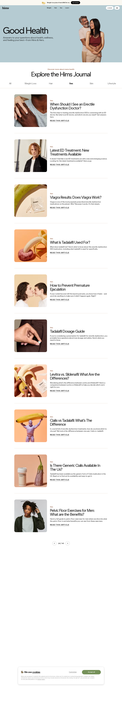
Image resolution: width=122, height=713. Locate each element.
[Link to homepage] (23, 8)
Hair (55, 8)
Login (109, 8)
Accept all (91, 672)
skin (91, 83)
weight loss (30, 83)
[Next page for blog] (67, 543)
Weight (49, 8)
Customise (73, 672)
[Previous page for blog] (54, 543)
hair (51, 83)
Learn (67, 8)
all (10, 83)
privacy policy (41, 679)
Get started (75, 2)
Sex (61, 8)
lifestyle (112, 83)
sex (71, 83)
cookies (36, 672)
